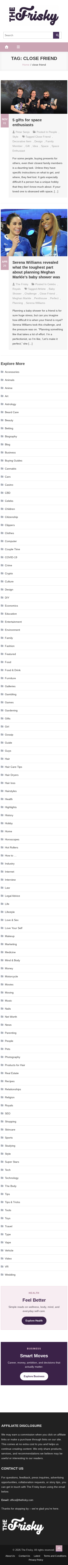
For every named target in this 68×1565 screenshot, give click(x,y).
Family (9, 637)
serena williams (35, 302)
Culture (9, 581)
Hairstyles (11, 791)
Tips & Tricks (12, 1202)
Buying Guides (13, 460)
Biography (11, 436)
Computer (11, 541)
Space (45, 146)
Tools (8, 1210)
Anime (8, 388)
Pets (7, 1048)
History (9, 815)
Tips (7, 1194)
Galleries (10, 686)
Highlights (11, 807)
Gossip (9, 734)
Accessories (12, 371)
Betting (9, 428)
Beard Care (12, 412)
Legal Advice (12, 895)
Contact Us (24, 1556)
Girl (7, 726)
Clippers (10, 525)
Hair (7, 758)
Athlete (41, 288)
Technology (12, 1177)
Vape (8, 1242)
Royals (16, 288)
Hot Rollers (11, 847)
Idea (35, 146)
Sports (9, 1137)
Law (7, 887)
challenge (31, 293)
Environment (12, 629)
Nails (8, 1008)
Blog (7, 444)
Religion (10, 1097)
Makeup (10, 936)
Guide (8, 742)
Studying (10, 1145)
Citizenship (11, 516)
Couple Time (12, 549)
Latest (37, 1556)
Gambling (10, 694)
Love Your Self (13, 928)
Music (8, 1000)
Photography (12, 1057)
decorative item (21, 141)
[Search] (56, 35)
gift (28, 146)
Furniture (10, 678)
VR (6, 1266)
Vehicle (9, 1250)
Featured (10, 654)
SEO (7, 1113)
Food (8, 662)
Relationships (13, 1089)
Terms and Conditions (55, 1556)
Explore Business (34, 1376)
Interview (10, 879)
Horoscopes (12, 839)
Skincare (10, 1129)
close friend (43, 136)
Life (7, 903)
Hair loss (10, 782)
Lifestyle (10, 911)
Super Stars (12, 1161)
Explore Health (34, 1320)
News (8, 1024)
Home (8, 831)
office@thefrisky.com (21, 1500)
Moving (9, 992)
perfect (54, 298)
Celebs (51, 284)
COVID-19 (11, 557)
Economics (11, 605)
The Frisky (22, 284)
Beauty (9, 420)
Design (38, 141)
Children (10, 508)
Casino (9, 484)
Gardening (11, 710)
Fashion (10, 645)
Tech (8, 1169)
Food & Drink (13, 670)
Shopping (10, 1121)
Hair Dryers (12, 774)
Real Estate (12, 1073)
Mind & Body (12, 960)
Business (10, 452)
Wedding (10, 1274)
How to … (11, 855)
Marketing (11, 944)
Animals (9, 379)
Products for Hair (15, 1065)
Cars (8, 476)
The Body (10, 1185)
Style (15, 136)
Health (9, 799)
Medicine (10, 952)
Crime (8, 565)
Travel (8, 1226)
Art (6, 396)
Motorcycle (11, 976)
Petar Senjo (23, 131)
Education (11, 613)
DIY (7, 597)
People (53, 131)
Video (8, 1258)
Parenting (10, 1032)
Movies (9, 984)
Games (9, 702)
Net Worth (11, 1016)
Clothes (9, 533)
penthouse (40, 298)
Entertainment (13, 621)
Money (9, 968)
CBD (7, 492)
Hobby (9, 823)
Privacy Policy (36, 1560)
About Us (10, 1556)
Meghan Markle (21, 298)
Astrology (10, 404)
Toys (7, 1218)
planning (17, 302)
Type (8, 1234)
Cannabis (10, 468)
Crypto (9, 573)
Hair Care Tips (13, 766)
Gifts (7, 718)
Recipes (10, 1081)
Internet (9, 871)
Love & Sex (12, 919)
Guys (8, 750)
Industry (10, 863)
